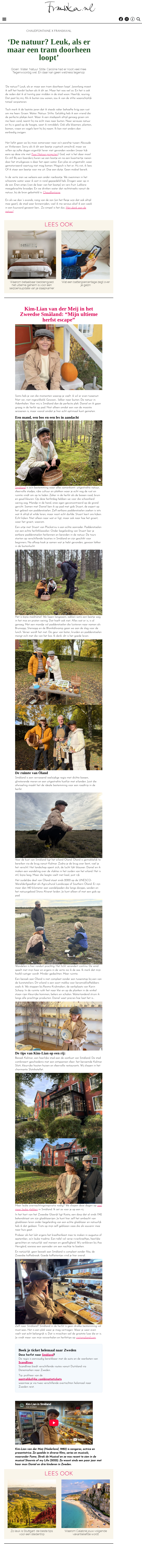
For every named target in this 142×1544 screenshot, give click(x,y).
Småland (20, 487)
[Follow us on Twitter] (133, 19)
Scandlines (26, 1362)
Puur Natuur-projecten (44, 154)
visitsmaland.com (86, 1337)
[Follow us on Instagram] (127, 19)
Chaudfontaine (51, 192)
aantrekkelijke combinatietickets (40, 1379)
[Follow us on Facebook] (122, 19)
